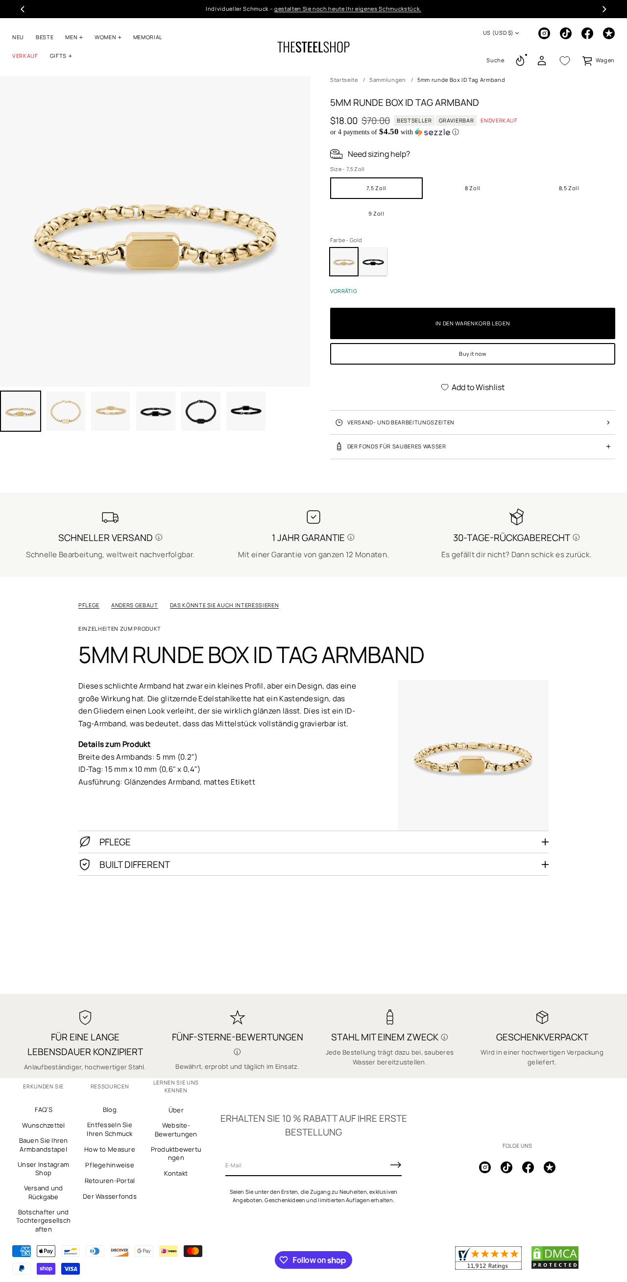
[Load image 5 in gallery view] (155, 411)
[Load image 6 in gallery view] (200, 411)
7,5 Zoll (376, 188)
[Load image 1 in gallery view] (20, 411)
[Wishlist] (565, 61)
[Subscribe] (396, 1165)
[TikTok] (566, 33)
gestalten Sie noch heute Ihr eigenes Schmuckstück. (347, 8)
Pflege (88, 605)
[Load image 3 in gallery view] (65, 411)
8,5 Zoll (569, 188)
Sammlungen (387, 79)
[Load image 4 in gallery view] (110, 411)
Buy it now (472, 353)
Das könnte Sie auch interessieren (224, 605)
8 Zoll (473, 188)
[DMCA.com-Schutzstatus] (555, 1267)
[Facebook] (587, 33)
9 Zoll (376, 213)
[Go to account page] (542, 61)
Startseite (344, 79)
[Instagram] (544, 33)
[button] (495, 61)
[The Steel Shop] (313, 47)
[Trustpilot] (609, 33)
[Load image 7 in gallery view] (245, 411)
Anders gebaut (134, 605)
